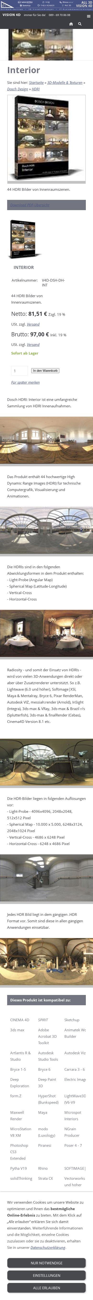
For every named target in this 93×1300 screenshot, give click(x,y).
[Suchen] (79, 24)
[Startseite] (71, 24)
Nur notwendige (46, 1263)
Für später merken (25, 382)
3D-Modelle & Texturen (65, 82)
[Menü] (88, 16)
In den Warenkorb (45, 370)
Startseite (36, 82)
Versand (33, 324)
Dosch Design (17, 89)
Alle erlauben (46, 1287)
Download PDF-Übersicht (29, 204)
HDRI (36, 89)
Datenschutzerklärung (48, 1247)
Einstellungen (46, 1275)
